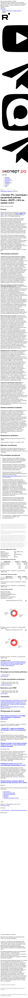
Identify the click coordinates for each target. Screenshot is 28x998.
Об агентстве (6, 791)
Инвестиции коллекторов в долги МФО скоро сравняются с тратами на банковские (13, 717)
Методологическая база (9, 792)
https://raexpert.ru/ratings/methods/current (11, 476)
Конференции (8, 182)
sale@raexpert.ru (4, 676)
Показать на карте (5, 805)
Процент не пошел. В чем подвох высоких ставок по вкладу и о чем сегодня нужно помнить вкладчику (14, 744)
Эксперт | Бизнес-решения (14, 10)
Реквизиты (6, 795)
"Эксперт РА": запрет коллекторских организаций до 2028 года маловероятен (13, 729)
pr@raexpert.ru (4, 693)
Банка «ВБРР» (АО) (20, 213)
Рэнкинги (7, 181)
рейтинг (3, 213)
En (3, 174)
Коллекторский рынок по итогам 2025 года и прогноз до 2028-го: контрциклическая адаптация (14, 701)
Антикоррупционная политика (11, 798)
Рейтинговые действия (6, 191)
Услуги (6, 185)
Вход (4, 12)
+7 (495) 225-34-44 (5, 810)
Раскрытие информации (9, 794)
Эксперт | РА (5, 10)
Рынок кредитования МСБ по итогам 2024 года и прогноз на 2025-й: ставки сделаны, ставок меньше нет (13, 664)
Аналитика (7, 178)
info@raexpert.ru (23, 810)
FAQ (6, 186)
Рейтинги (7, 177)
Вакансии (5, 796)
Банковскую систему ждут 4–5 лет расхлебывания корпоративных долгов (13, 764)
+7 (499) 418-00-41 (14, 810)
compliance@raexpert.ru (6, 684)
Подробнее (3, 9)
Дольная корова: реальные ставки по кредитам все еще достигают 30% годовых (14, 781)
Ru (5, 174)
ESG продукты (8, 180)
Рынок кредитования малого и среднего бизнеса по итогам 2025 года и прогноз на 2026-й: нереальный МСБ (13, 704)
